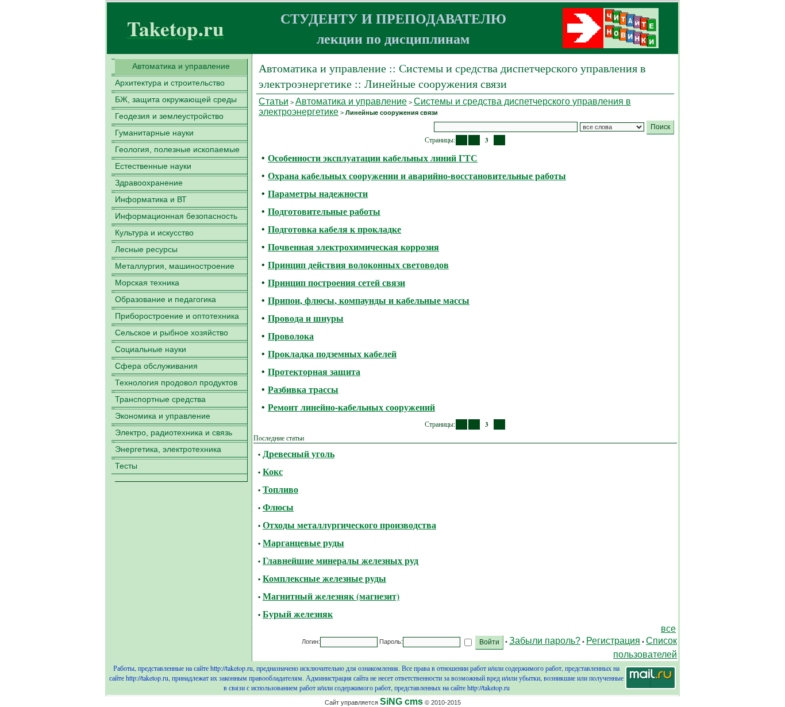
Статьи (273, 101)
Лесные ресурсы (146, 249)
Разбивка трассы (303, 389)
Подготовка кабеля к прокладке (334, 228)
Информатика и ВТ (151, 199)
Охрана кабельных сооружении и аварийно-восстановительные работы (417, 175)
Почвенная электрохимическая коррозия (353, 246)
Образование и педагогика (165, 299)
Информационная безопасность (176, 216)
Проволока (291, 335)
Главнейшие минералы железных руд (340, 560)
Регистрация (613, 641)
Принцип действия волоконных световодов (358, 264)
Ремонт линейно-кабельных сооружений (351, 407)
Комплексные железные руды (324, 578)
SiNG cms (401, 701)
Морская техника (147, 282)
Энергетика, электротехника (168, 449)
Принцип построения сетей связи (336, 282)
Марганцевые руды (303, 542)
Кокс (273, 471)
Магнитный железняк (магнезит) (331, 595)
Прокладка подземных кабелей (332, 353)
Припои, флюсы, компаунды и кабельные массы (369, 300)
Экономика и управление (162, 415)
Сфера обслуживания (156, 365)
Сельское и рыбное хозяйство (171, 332)
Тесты (126, 465)
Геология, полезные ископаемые (177, 149)
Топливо (280, 489)
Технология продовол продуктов (176, 382)
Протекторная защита (314, 371)
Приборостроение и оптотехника (177, 315)
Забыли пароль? (544, 641)
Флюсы (278, 506)
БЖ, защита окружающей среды (176, 99)
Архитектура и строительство (170, 82)
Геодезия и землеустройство (169, 116)
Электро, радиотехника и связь (173, 432)
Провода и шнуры (306, 317)
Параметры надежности (318, 193)
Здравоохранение (149, 182)
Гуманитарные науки (154, 132)
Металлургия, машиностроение (174, 266)
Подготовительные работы (324, 211)
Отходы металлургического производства (349, 524)
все (668, 628)
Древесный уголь (298, 453)
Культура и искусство (154, 232)
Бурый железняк (298, 613)
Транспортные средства (160, 399)
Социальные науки (150, 349)
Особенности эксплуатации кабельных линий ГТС (373, 157)
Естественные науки (153, 166)
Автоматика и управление (181, 66)
